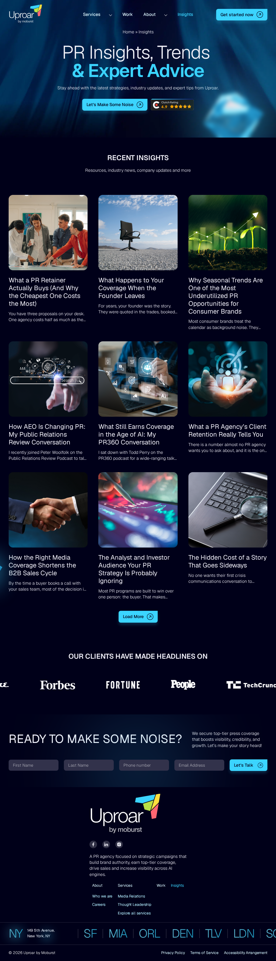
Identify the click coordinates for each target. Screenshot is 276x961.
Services (91, 14)
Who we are (102, 896)
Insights (185, 14)
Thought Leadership (134, 904)
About (149, 14)
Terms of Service (204, 952)
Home (128, 32)
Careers (98, 904)
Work (127, 14)
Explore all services (134, 913)
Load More (133, 616)
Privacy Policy (173, 952)
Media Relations (131, 896)
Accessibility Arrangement (245, 952)
